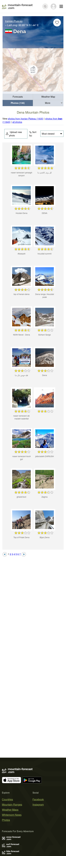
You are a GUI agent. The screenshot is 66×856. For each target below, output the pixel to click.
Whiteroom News (11, 815)
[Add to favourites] (57, 22)
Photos (6, 820)
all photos (17, 122)
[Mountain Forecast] (17, 6)
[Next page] (23, 553)
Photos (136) (18, 102)
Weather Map (48, 96)
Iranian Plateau (13, 21)
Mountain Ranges (12, 804)
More (47, 102)
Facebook (38, 799)
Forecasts (18, 96)
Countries (7, 799)
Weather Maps (10, 809)
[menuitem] (18, 97)
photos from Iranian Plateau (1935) (25, 118)
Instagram (38, 804)
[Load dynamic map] (33, 70)
